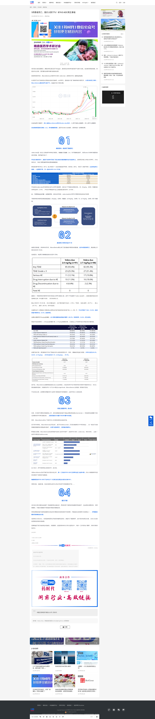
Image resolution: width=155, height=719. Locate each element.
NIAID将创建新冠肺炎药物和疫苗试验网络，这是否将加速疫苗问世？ (64, 690)
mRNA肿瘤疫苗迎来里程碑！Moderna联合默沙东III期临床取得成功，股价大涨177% (114, 47)
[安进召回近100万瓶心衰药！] (64, 657)
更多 (122, 34)
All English (85, 2)
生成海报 (35, 716)
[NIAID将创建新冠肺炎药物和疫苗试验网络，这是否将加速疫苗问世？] (64, 680)
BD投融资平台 (67, 2)
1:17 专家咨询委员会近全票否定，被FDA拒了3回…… (41, 667)
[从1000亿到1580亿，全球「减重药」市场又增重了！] (41, 680)
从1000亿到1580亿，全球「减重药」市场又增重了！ (41, 690)
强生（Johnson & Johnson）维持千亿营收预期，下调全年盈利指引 (113, 56)
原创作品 (47, 16)
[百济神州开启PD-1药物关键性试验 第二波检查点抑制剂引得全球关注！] (87, 680)
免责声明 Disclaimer (79, 705)
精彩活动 (58, 2)
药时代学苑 (77, 2)
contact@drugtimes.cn (78, 714)
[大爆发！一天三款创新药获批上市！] (87, 657)
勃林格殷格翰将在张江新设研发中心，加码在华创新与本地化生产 (113, 37)
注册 (124, 2)
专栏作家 (80, 676)
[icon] (109, 709)
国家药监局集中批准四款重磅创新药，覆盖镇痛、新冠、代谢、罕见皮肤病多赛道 (113, 75)
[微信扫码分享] (40, 716)
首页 (39, 2)
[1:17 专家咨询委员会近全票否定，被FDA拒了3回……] (41, 657)
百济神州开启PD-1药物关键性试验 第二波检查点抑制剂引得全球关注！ (87, 690)
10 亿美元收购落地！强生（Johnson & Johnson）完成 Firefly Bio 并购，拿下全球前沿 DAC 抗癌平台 (113, 65)
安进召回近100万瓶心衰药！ (63, 666)
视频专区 (51, 2)
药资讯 (44, 2)
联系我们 (93, 2)
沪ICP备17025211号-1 (72, 712)
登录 (120, 2)
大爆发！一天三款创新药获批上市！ (87, 667)
